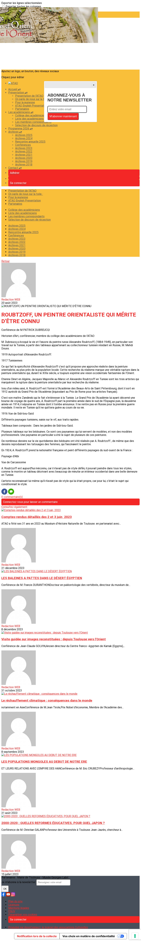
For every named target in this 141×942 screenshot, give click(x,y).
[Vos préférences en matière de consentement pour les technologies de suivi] (135, 936)
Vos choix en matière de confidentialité (88, 936)
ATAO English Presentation (31, 105)
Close (93, 85)
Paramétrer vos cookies (22, 914)
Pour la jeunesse (25, 102)
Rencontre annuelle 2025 (30, 141)
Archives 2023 (23, 148)
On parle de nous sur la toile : (32, 99)
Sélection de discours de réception (36, 125)
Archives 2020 (23, 158)
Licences (13, 904)
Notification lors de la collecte (37, 936)
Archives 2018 (23, 164)
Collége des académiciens (31, 115)
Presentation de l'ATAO (29, 95)
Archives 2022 (23, 151)
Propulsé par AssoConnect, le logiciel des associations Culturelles (48, 927)
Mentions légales (18, 908)
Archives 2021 (23, 154)
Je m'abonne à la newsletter (18, 882)
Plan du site (15, 901)
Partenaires (22, 109)
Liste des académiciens (29, 118)
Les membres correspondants (33, 122)
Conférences (23, 145)
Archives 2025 (23, 135)
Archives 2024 (23, 138)
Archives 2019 (23, 161)
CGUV (11, 911)
